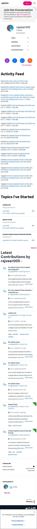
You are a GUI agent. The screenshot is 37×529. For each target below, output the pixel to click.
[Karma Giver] (7, 60)
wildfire (10, 337)
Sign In (27, 3)
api (14, 452)
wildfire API (11, 105)
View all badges (26, 65)
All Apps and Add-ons (26, 105)
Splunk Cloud (12, 147)
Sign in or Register (23, 14)
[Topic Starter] (30, 60)
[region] (18, 519)
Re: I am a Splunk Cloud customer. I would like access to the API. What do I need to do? (18, 97)
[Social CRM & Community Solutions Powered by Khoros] (30, 501)
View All (33, 248)
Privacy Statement (18, 521)
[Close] (34, 512)
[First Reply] (22, 60)
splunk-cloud (24, 334)
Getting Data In (17, 89)
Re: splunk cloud (13, 129)
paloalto (15, 334)
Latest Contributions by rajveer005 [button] (15, 256)
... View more (28, 284)
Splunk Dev (26, 129)
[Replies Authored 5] (14, 60)
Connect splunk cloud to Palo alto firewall (17, 234)
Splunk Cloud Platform (9, 222)
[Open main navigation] (34, 3)
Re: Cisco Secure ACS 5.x (15, 81)
